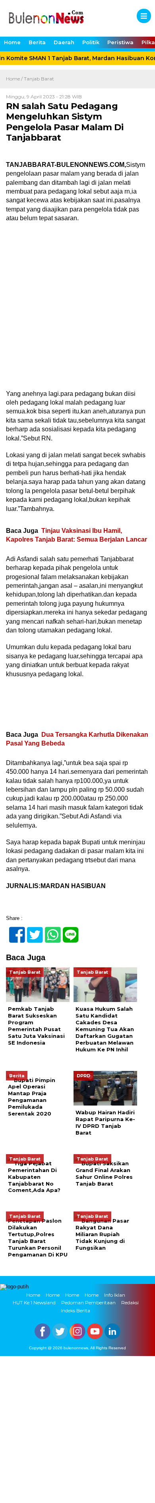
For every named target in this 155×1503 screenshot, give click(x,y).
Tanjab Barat (39, 79)
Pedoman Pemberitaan (88, 1302)
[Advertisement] (77, 308)
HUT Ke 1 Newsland (34, 1302)
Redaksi (130, 1302)
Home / (15, 79)
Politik (90, 42)
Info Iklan (114, 1295)
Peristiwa (120, 42)
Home (12, 42)
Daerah (64, 42)
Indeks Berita (75, 1310)
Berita (37, 42)
